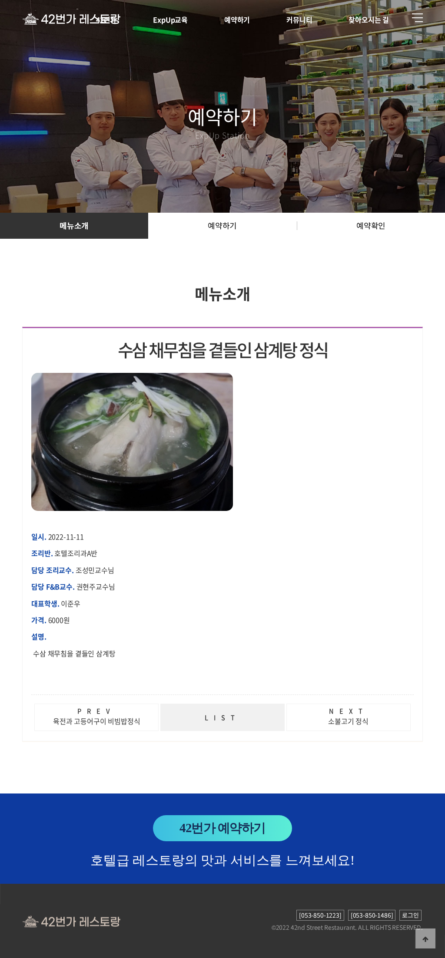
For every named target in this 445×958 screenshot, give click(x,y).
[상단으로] (425, 938)
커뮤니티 (299, 19)
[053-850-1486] (372, 915)
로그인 (410, 915)
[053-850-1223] (320, 915)
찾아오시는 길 (369, 19)
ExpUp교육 (170, 19)
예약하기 (237, 19)
